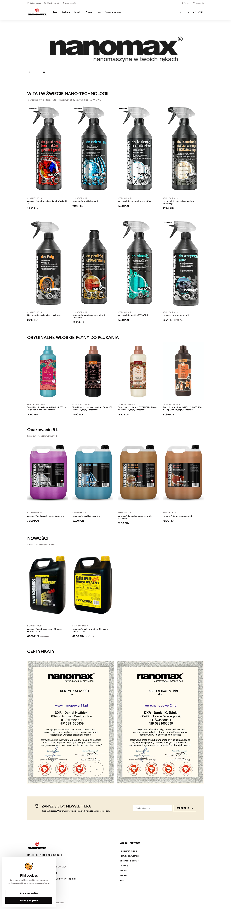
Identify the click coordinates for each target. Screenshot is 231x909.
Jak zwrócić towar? (129, 860)
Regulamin (200, 3)
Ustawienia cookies (29, 893)
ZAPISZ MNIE (183, 808)
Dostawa (124, 865)
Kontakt (123, 870)
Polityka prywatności (130, 856)
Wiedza (123, 875)
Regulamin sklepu (128, 851)
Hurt (122, 880)
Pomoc (186, 3)
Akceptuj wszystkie (29, 900)
